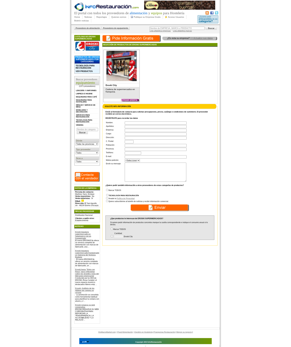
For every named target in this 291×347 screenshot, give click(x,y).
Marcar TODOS (115, 190)
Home (77, 17)
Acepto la (122, 198)
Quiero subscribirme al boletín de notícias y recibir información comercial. (139, 201)
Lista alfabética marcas (182, 31)
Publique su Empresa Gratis (147, 17)
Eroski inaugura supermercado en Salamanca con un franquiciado (83, 235)
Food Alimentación (125, 332)
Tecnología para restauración (85, 67)
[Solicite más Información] (132, 38)
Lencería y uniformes (86, 90)
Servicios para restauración (83, 116)
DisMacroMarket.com (107, 332)
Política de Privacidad (126, 198)
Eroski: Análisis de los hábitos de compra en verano (84, 290)
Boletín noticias (81, 20)
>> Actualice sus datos (201, 38)
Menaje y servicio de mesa (85, 106)
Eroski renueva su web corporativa (85, 306)
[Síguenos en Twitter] (216, 14)
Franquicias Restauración (164, 332)
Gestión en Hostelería (144, 332)
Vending (80, 125)
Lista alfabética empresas (160, 31)
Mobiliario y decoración (82, 111)
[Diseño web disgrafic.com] (84, 342)
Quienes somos (118, 17)
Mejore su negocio (184, 332)
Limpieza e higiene (84, 94)
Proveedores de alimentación (88, 28)
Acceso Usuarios (176, 17)
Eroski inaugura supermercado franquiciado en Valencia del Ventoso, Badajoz (87, 254)
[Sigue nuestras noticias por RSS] (207, 14)
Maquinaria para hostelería (84, 101)
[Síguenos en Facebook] (212, 14)
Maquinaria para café (86, 97)
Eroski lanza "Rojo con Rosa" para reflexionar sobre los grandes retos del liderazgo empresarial (87, 273)
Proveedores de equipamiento (115, 28)
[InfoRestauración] (106, 11)
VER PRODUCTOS (84, 71)
